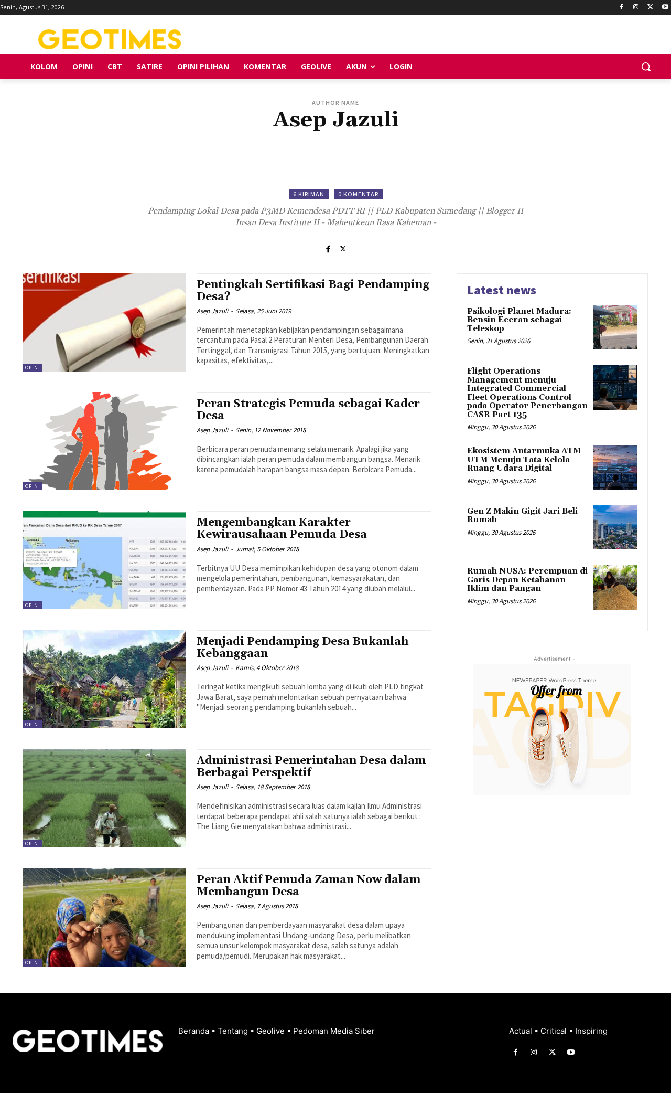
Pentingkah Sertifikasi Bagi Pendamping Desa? (313, 291)
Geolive (271, 1031)
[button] (645, 66)
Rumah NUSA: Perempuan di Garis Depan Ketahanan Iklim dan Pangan (527, 579)
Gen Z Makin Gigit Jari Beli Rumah (522, 515)
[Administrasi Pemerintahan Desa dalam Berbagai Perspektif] (104, 798)
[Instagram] (636, 8)
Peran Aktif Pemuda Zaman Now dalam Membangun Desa (308, 886)
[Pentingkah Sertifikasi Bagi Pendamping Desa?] (104, 322)
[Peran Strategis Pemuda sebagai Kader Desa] (104, 441)
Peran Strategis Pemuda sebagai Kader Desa (308, 410)
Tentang (234, 1031)
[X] (650, 8)
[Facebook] (621, 8)
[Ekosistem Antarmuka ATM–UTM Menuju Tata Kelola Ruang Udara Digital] (615, 467)
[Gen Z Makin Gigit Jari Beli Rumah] (615, 527)
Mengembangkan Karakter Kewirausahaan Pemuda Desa (282, 529)
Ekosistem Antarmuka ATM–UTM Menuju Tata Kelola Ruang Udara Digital (527, 459)
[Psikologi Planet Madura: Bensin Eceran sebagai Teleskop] (615, 327)
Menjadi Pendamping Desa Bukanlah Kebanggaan (302, 648)
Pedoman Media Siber (334, 1031)
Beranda (194, 1031)
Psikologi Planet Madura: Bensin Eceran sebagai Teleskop (519, 320)
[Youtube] (665, 8)
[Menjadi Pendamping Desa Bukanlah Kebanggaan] (104, 679)
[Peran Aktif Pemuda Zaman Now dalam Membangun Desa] (104, 917)
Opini (32, 367)
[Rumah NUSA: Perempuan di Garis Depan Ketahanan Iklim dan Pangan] (615, 587)
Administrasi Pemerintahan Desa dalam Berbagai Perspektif (311, 767)
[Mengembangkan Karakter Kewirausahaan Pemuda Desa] (104, 560)
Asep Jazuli (212, 310)
